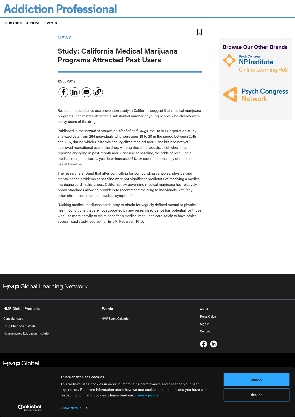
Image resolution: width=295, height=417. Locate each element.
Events (51, 22)
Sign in (204, 323)
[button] (98, 92)
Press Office (208, 316)
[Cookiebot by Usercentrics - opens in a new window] (30, 408)
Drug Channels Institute (19, 325)
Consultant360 (13, 318)
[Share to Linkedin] (75, 92)
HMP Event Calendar (116, 318)
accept (256, 379)
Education (12, 22)
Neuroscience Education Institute (26, 333)
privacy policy (146, 395)
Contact (205, 331)
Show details (70, 408)
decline (256, 394)
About (204, 309)
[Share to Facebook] (63, 92)
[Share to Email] (86, 92)
